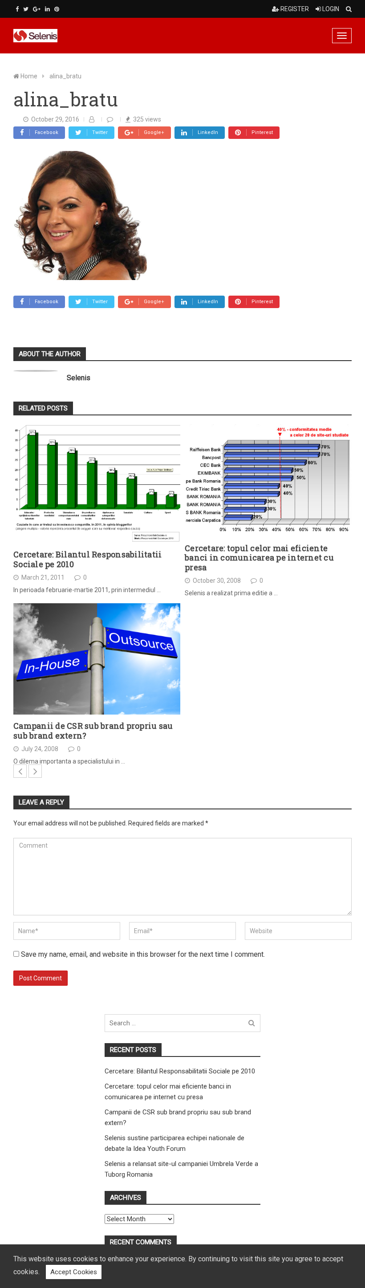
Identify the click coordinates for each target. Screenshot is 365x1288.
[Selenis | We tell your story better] (69, 35)
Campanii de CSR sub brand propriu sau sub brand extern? (93, 730)
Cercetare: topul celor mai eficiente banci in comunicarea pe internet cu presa (259, 558)
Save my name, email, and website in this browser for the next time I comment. (143, 954)
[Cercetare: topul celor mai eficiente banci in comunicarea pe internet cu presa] (268, 480)
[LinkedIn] (47, 9)
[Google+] (37, 9)
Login (330, 8)
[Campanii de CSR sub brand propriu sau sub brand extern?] (96, 659)
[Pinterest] (56, 9)
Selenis (78, 378)
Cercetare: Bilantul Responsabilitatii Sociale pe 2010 (87, 559)
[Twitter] (25, 9)
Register (294, 8)
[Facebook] (17, 9)
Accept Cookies (73, 1272)
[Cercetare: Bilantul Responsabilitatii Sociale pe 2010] (96, 484)
